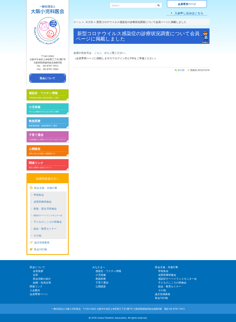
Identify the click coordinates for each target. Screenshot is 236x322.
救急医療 (43, 123)
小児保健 (44, 109)
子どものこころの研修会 (48, 221)
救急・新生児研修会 (45, 208)
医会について (37, 267)
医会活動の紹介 (42, 278)
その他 (37, 235)
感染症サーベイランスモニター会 (47, 215)
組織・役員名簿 (42, 282)
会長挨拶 (38, 271)
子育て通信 (47, 137)
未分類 (181, 70)
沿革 (35, 274)
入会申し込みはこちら (189, 13)
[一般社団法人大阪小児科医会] (47, 26)
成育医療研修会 (43, 201)
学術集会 (39, 194)
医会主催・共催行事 (45, 187)
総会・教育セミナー (45, 228)
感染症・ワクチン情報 (44, 95)
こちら (98, 52)
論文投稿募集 (42, 242)
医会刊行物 (40, 249)
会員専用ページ (39, 294)
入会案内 (35, 290)
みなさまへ (98, 267)
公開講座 (42, 151)
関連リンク (40, 165)
